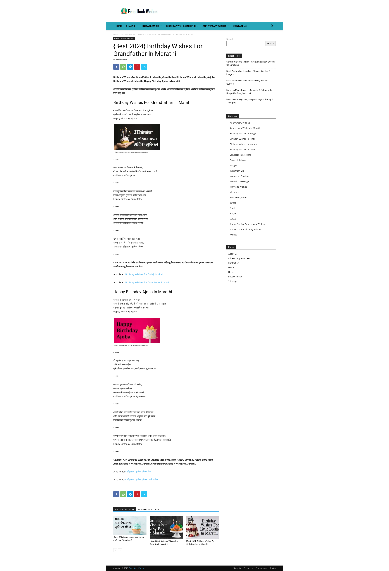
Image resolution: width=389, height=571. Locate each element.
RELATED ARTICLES (124, 509)
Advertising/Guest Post (239, 258)
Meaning (234, 192)
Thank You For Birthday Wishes (245, 229)
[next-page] (120, 550)
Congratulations (238, 160)
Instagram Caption (239, 176)
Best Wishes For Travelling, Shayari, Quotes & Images (248, 73)
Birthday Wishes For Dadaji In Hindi (144, 274)
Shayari (131, 25)
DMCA (231, 267)
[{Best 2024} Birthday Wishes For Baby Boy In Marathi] (166, 527)
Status (233, 218)
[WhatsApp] (123, 67)
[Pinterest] (137, 67)
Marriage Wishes (238, 186)
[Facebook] (116, 67)
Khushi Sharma (122, 60)
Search (229, 39)
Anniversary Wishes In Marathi (245, 128)
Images (233, 165)
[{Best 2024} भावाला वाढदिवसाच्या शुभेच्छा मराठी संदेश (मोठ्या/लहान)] (129, 525)
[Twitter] (144, 67)
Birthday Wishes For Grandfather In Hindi (147, 282)
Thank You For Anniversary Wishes (247, 224)
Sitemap (232, 281)
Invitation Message (239, 181)
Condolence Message (240, 154)
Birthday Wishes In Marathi (132, 34)
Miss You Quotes (238, 197)
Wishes (233, 234)
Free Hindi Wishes (136, 568)
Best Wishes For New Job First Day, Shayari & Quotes (248, 82)
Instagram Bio (150, 25)
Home (118, 25)
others (233, 202)
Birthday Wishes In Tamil (242, 149)
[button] (272, 26)
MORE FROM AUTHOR (148, 509)
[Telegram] (130, 67)
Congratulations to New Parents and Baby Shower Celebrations (250, 63)
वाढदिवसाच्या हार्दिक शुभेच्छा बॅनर (138, 471)
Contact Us (240, 25)
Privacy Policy (235, 276)
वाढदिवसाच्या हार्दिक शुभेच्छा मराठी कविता (141, 479)
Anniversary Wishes (214, 25)
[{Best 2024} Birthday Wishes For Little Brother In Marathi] (202, 527)
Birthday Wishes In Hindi (181, 25)
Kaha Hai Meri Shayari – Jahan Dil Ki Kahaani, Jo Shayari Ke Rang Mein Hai (249, 91)
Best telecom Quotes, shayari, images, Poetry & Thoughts (249, 101)
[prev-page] (115, 550)
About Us (233, 253)
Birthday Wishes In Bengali (243, 133)
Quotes (233, 208)
